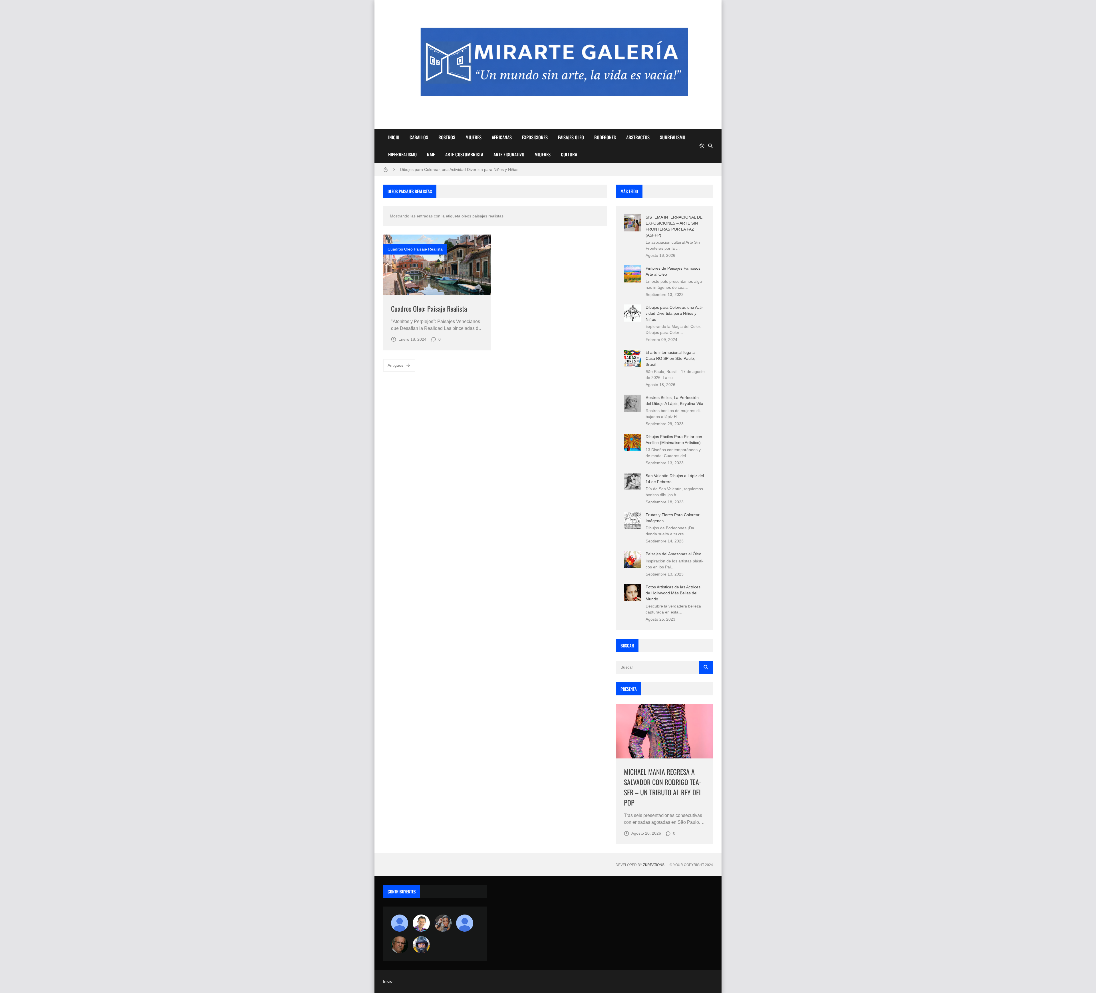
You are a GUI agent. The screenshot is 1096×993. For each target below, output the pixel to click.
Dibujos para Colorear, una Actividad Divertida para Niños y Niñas (459, 169)
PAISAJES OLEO (571, 137)
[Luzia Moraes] (443, 923)
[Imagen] (437, 265)
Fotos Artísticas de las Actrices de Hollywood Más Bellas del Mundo (673, 593)
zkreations (653, 865)
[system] (701, 146)
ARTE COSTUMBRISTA (464, 154)
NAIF (431, 154)
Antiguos (395, 365)
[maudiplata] (421, 944)
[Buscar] (710, 146)
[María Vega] (464, 923)
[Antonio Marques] (399, 923)
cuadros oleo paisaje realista (415, 249)
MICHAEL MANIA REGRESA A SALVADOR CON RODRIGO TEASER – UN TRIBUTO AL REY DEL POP (663, 787)
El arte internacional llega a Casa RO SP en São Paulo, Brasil (670, 358)
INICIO (393, 137)
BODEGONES (605, 137)
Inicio (387, 981)
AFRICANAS (502, 137)
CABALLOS (419, 137)
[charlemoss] (399, 944)
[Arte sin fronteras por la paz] (421, 923)
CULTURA (569, 154)
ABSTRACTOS (638, 137)
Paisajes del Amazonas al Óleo (673, 554)
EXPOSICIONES (535, 137)
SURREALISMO (672, 137)
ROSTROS (446, 137)
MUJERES (473, 137)
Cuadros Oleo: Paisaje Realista (429, 308)
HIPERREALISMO (402, 154)
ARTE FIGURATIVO (508, 154)
